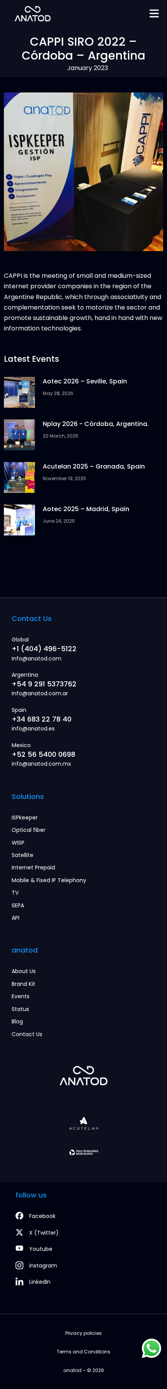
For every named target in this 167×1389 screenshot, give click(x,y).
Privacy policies (83, 1333)
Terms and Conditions (83, 1351)
